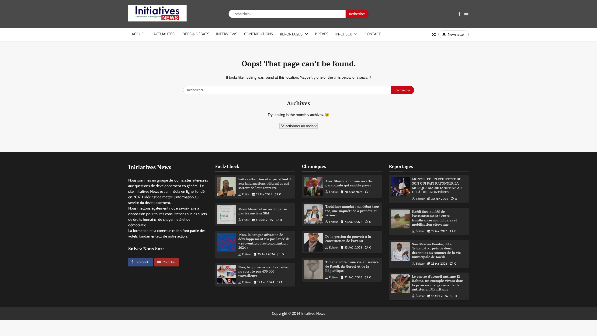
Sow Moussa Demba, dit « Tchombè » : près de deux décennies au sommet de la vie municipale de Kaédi (436, 250)
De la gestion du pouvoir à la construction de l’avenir (348, 238)
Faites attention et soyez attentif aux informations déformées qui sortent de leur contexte (264, 183)
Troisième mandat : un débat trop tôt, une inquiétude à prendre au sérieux (352, 210)
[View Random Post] (433, 34)
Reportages (291, 34)
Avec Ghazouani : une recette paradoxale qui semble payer (348, 183)
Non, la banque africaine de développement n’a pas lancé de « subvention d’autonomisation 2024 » (264, 241)
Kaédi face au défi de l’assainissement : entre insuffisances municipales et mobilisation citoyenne (434, 218)
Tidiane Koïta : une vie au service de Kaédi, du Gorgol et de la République (352, 266)
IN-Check (343, 34)
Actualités (163, 34)
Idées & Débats (195, 34)
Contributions (258, 34)
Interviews (226, 34)
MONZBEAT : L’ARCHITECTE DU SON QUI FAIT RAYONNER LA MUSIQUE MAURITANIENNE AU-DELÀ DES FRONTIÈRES (437, 185)
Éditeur (246, 254)
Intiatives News (313, 313)
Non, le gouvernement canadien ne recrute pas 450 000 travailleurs (263, 271)
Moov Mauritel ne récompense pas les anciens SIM (262, 211)
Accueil (139, 34)
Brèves (321, 34)
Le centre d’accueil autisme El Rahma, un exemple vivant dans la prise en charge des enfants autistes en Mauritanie (437, 283)
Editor (246, 194)
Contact (372, 34)
